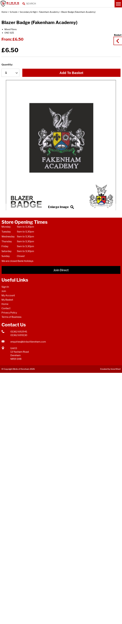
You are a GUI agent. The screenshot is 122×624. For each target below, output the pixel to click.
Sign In (5, 286)
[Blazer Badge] (61, 145)
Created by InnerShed (110, 369)
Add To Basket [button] (71, 73)
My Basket (7, 299)
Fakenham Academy (49, 12)
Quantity (6, 64)
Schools (13, 12)
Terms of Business (11, 317)
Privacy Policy (9, 312)
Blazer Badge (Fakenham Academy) (78, 12)
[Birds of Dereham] (10, 4)
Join (3, 291)
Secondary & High (28, 12)
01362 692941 (18, 331)
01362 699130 (18, 335)
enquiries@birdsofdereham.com (28, 341)
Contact (5, 308)
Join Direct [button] (61, 270)
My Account (8, 295)
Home (4, 12)
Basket (117, 38)
